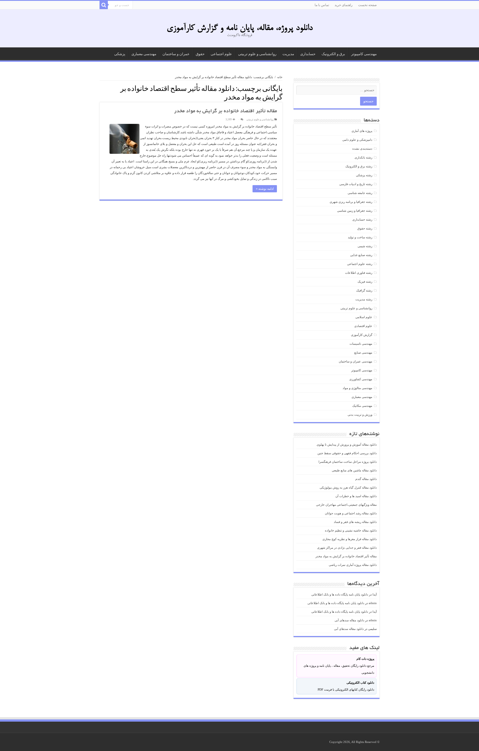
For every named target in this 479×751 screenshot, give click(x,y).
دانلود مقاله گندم (366, 479)
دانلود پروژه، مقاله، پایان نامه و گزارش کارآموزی (240, 28)
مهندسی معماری (143, 54)
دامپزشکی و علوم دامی (357, 139)
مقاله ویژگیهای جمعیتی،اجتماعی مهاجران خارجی (346, 504)
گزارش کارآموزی (361, 334)
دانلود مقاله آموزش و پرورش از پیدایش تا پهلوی (347, 444)
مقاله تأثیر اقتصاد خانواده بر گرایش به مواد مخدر (225, 111)
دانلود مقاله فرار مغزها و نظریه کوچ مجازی (349, 539)
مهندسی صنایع (363, 352)
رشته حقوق (364, 228)
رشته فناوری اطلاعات (358, 272)
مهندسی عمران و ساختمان (355, 361)
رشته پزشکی (364, 175)
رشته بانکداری (363, 157)
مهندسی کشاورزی (360, 379)
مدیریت (288, 54)
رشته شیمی (365, 246)
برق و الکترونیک (333, 54)
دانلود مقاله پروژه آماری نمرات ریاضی (353, 564)
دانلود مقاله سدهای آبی (349, 620)
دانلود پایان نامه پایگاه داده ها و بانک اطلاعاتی (339, 594)
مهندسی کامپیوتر (364, 54)
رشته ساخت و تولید (360, 237)
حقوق (200, 54)
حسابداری (307, 54)
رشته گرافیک (364, 290)
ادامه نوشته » (265, 189)
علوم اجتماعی (221, 54)
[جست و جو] (104, 5)
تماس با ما (322, 5)
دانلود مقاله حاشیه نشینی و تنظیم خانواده (351, 530)
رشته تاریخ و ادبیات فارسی (355, 184)
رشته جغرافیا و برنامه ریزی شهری (351, 201)
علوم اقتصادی (363, 326)
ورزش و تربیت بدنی (360, 414)
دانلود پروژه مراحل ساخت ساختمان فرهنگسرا (348, 461)
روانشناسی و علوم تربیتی (257, 54)
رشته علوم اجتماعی (359, 263)
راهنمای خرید (344, 5)
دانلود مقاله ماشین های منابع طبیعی (354, 470)
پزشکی (119, 54)
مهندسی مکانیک (362, 405)
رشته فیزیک (365, 281)
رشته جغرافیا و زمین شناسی (354, 210)
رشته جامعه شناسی (360, 193)
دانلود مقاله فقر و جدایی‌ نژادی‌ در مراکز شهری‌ (347, 547)
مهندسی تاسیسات (361, 343)
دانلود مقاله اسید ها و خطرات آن (356, 496)
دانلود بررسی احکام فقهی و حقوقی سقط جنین (347, 453)
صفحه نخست (367, 5)
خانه (279, 77)
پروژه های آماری (361, 130)
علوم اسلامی (363, 317)
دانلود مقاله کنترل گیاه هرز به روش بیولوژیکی (348, 487)
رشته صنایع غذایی (361, 255)
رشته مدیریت (363, 299)
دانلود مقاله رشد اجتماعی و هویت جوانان (351, 513)
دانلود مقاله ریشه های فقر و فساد (355, 521)
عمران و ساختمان (176, 54)
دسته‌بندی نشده (362, 148)
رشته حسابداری (362, 219)
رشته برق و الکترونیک (358, 166)
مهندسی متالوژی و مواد (357, 388)
